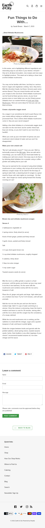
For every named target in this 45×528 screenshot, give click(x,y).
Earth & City (18, 521)
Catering (7, 470)
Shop (6, 453)
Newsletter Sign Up (11, 493)
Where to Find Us (10, 464)
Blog (6, 481)
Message (5, 392)
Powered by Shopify (29, 521)
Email (4, 383)
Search (7, 487)
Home (6, 447)
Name (4, 375)
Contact (7, 476)
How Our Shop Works (12, 458)
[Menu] (41, 6)
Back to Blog (24, 428)
